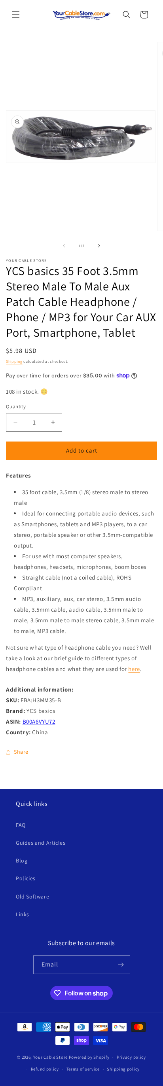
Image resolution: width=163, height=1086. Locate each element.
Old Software (32, 896)
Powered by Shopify (89, 1057)
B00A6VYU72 (39, 721)
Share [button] (21, 751)
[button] (16, 14)
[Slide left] (64, 245)
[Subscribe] (121, 964)
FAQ (21, 824)
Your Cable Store (50, 1057)
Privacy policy (131, 1057)
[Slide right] (99, 245)
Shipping (14, 361)
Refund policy (45, 1069)
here (134, 669)
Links (22, 914)
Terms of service (83, 1069)
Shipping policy (123, 1069)
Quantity (16, 406)
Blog (21, 860)
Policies (26, 878)
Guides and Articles (40, 842)
